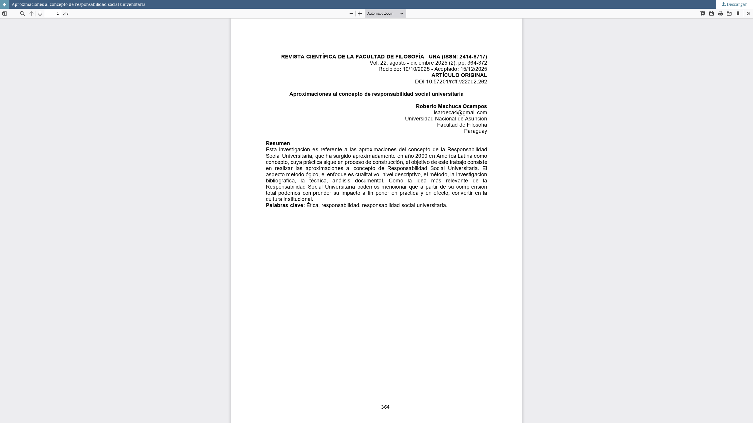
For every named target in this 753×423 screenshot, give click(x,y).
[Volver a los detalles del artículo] (4, 4)
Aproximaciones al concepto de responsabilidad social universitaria (79, 4)
